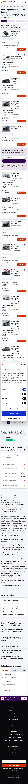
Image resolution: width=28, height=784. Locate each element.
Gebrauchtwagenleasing (9, 684)
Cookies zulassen (14, 413)
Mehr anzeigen (7, 690)
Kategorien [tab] (5, 670)
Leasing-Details (5, 120)
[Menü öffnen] (1, 2)
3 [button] (14, 422)
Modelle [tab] (14, 670)
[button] (22, 422)
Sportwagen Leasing (13, 6)
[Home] (1, 6)
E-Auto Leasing (7, 674)
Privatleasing (6, 681)
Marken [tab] (22, 670)
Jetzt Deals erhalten (15, 161)
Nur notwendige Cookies (14, 418)
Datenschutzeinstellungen (17, 408)
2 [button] (11, 422)
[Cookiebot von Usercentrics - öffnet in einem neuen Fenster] (20, 365)
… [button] (16, 422)
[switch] (24, 394)
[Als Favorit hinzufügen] (24, 31)
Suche (5, 6)
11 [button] (19, 422)
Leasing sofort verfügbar (9, 677)
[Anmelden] (25, 2)
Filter (3, 20)
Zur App (24, 698)
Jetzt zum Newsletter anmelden (10, 759)
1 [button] (8, 422)
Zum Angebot (21, 49)
